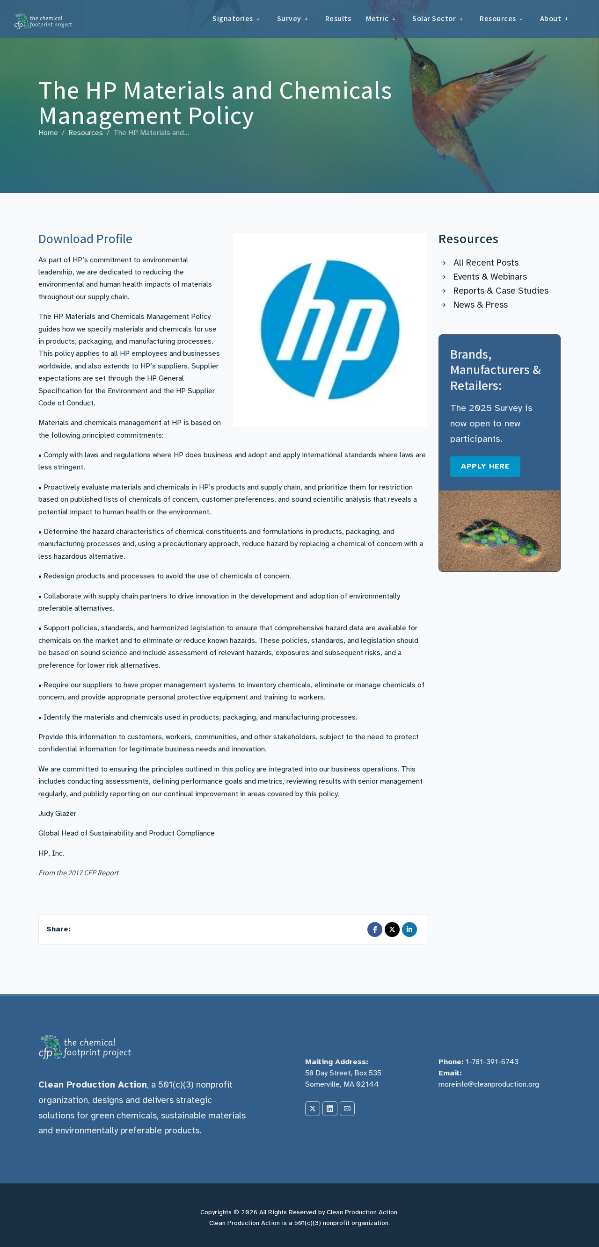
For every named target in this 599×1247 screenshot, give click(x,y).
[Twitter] (392, 929)
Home (48, 132)
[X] (312, 1108)
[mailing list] (347, 1108)
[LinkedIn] (409, 929)
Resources (85, 132)
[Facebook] (374, 929)
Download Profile (85, 238)
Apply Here (485, 466)
